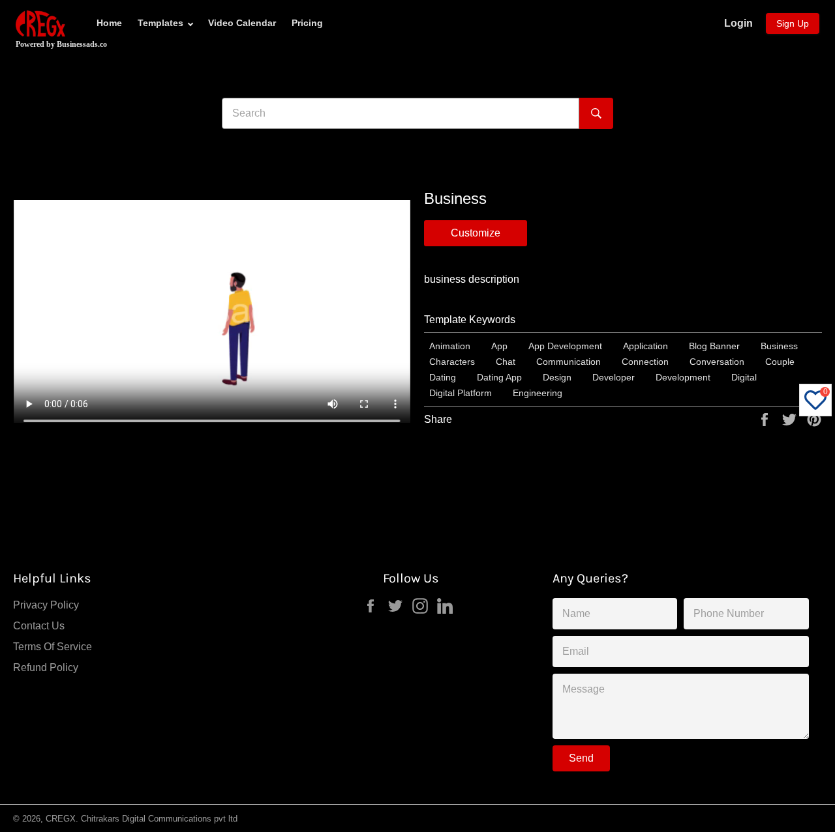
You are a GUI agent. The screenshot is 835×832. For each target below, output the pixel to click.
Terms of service (52, 646)
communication (568, 361)
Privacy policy (46, 604)
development (683, 377)
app (499, 346)
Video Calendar (242, 23)
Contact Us (39, 625)
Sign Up (792, 23)
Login (738, 23)
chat (505, 361)
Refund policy (45, 667)
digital (744, 377)
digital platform (460, 393)
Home (109, 23)
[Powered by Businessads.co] (40, 23)
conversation (717, 361)
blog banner (714, 346)
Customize (475, 232)
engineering (537, 393)
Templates (160, 23)
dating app (499, 377)
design (557, 377)
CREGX (61, 819)
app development (565, 346)
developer (613, 377)
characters (452, 361)
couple (780, 361)
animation (449, 346)
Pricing (307, 23)
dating (442, 377)
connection (645, 361)
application (645, 346)
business (779, 346)
